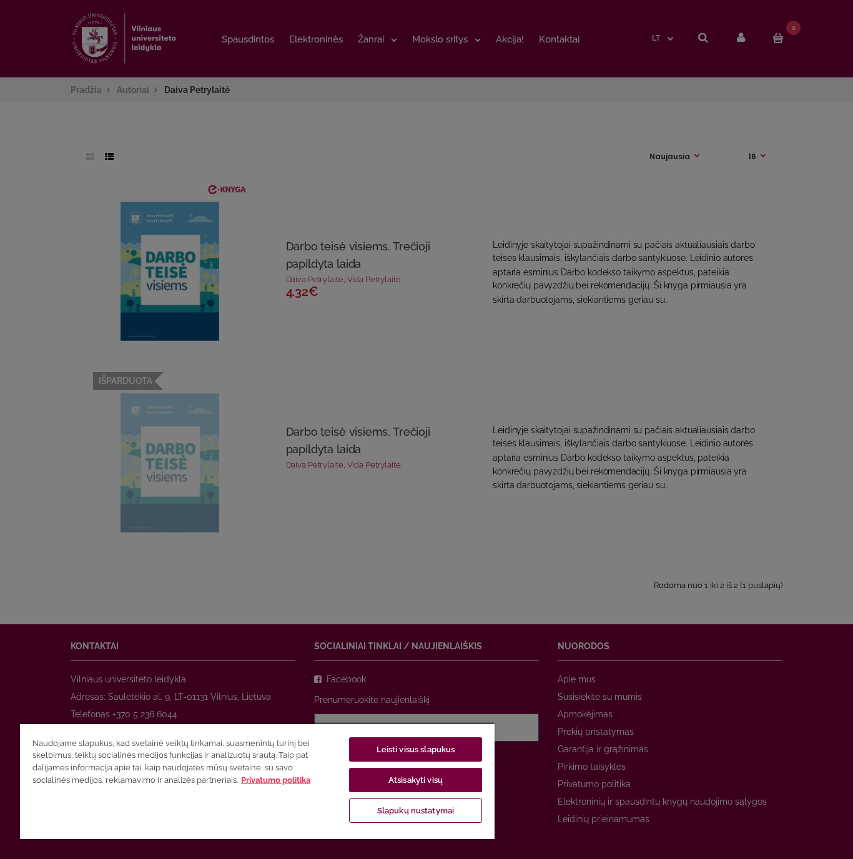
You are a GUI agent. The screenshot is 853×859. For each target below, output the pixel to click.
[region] (257, 781)
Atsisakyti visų (415, 780)
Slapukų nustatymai (415, 810)
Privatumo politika (275, 780)
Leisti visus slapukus (416, 749)
